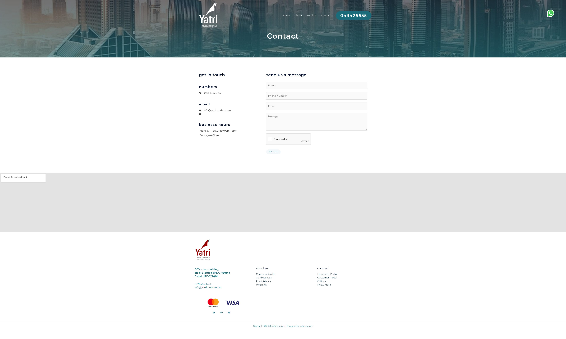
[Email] (221, 312)
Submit (273, 152)
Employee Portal (327, 274)
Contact (326, 15)
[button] (353, 15)
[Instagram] (229, 312)
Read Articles (263, 281)
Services (311, 15)
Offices (321, 281)
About (298, 15)
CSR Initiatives (264, 277)
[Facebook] (214, 312)
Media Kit (261, 284)
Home (286, 15)
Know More (324, 284)
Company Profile (265, 274)
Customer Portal (327, 277)
